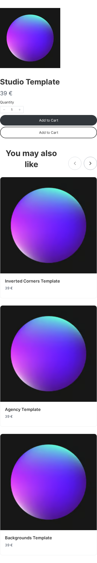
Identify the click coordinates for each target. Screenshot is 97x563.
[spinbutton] (12, 109)
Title (14, 235)
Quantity (7, 102)
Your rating (19, 219)
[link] (90, 163)
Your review (20, 255)
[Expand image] (91, 14)
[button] (4, 109)
